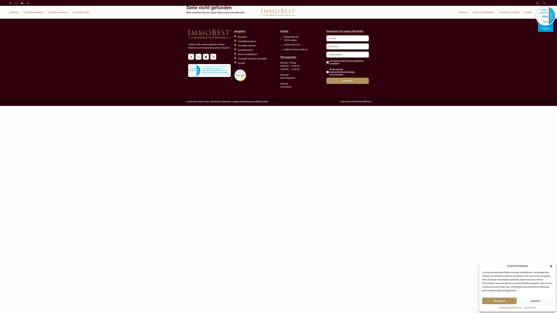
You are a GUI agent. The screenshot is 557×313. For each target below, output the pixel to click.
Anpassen (535, 301)
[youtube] (22, 3)
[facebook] (10, 3)
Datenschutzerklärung (510, 307)
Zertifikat (541, 12)
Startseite (14, 12)
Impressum (530, 307)
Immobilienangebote (33, 12)
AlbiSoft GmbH (261, 101)
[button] (551, 266)
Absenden (347, 80)
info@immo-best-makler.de (296, 49)
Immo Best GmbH (201, 101)
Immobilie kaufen (81, 12)
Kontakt (528, 12)
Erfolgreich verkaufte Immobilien (252, 59)
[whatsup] (16, 3)
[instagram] (28, 3)
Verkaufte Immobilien (509, 12)
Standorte (463, 12)
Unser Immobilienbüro (483, 12)
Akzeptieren (499, 301)
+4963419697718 (292, 45)
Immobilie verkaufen (58, 12)
